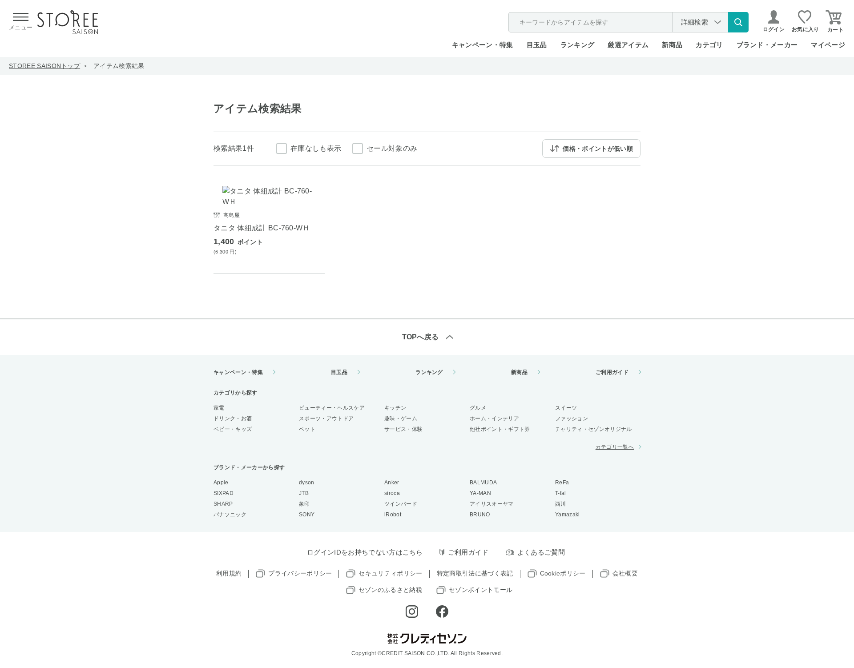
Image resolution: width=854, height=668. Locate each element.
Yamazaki (567, 514)
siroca (392, 493)
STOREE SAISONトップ (44, 65)
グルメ (478, 408)
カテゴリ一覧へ (615, 447)
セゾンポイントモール (480, 589)
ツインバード (400, 504)
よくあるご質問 (541, 552)
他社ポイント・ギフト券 (500, 429)
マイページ (828, 44)
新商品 (672, 44)
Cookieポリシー (563, 573)
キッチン (395, 408)
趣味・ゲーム (400, 418)
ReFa (562, 482)
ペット (307, 429)
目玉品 (537, 44)
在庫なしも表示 (315, 148)
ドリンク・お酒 (233, 418)
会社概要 (625, 573)
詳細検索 (694, 22)
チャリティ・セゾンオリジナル (593, 429)
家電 (219, 408)
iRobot (392, 514)
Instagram (412, 611)
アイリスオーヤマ (492, 504)
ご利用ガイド (612, 372)
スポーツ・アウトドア (326, 418)
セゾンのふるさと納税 (390, 589)
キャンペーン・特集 (482, 44)
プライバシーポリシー (300, 573)
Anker (391, 482)
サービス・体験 (403, 429)
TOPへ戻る (420, 337)
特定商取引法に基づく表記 (475, 573)
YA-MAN (480, 493)
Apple (221, 482)
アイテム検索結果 (119, 65)
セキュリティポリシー (390, 573)
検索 (738, 22)
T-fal (560, 493)
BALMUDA (483, 482)
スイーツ (566, 408)
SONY (306, 514)
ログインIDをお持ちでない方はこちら (365, 552)
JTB (304, 493)
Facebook (442, 611)
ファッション (571, 418)
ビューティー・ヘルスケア (332, 408)
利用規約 (229, 573)
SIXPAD (224, 493)
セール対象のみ (392, 148)
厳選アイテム (628, 44)
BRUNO (480, 514)
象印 (304, 504)
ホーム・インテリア (494, 418)
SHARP (223, 504)
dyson (306, 482)
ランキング (577, 44)
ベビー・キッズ (233, 429)
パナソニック (230, 514)
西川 (560, 504)
